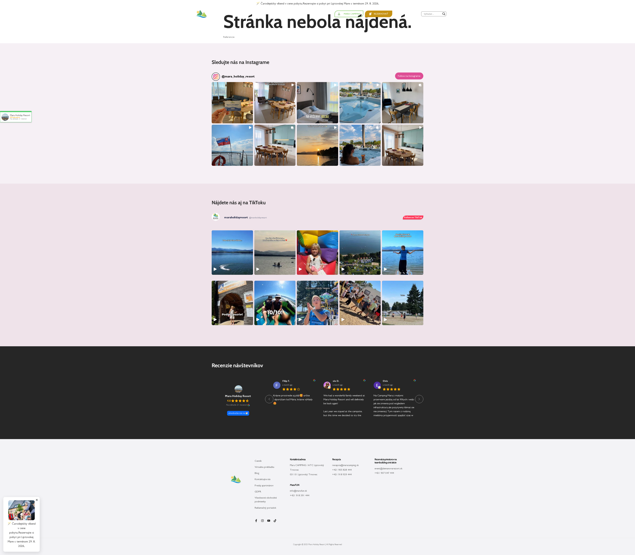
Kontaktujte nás (263, 479)
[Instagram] (262, 520)
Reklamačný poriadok (265, 508)
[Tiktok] (275, 520)
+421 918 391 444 (299, 495)
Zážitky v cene (267, 14)
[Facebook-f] (256, 520)
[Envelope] (401, 13)
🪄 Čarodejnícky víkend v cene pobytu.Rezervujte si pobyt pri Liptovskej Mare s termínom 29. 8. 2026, (317, 3)
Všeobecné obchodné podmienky (266, 500)
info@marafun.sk (298, 491)
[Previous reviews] (269, 399)
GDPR (258, 491)
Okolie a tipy (244, 14)
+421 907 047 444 (384, 473)
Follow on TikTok (413, 217)
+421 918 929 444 (342, 474)
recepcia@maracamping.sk (345, 465)
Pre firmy (314, 14)
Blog (257, 473)
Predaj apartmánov (264, 485)
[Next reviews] (419, 399)
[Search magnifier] (444, 14)
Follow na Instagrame (409, 76)
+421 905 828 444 (342, 470)
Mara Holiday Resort (238, 396)
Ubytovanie (222, 14)
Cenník (258, 461)
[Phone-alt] (397, 13)
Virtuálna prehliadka (264, 467)
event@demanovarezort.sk (388, 468)
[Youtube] (268, 520)
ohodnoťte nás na (236, 413)
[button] (232, 102)
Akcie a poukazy (293, 14)
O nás (325, 14)
